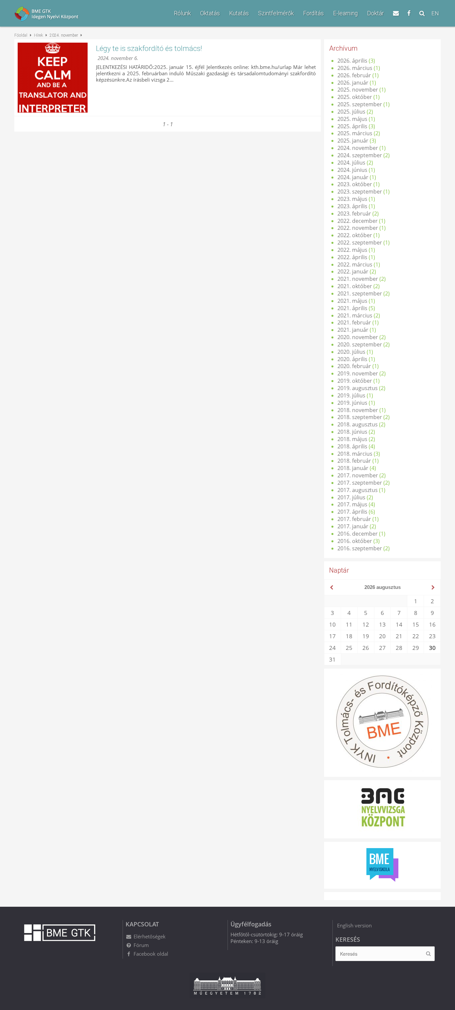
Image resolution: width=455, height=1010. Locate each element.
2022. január (352, 271)
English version (354, 925)
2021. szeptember (359, 293)
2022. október (354, 235)
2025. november (357, 89)
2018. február (354, 460)
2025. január (352, 140)
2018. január (352, 468)
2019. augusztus (357, 388)
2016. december (357, 533)
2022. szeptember (359, 242)
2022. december (357, 221)
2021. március (354, 315)
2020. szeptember (359, 344)
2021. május (352, 300)
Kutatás (239, 13)
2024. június (352, 170)
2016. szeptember (359, 548)
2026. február (354, 75)
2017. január (352, 526)
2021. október (354, 286)
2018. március (354, 453)
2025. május (352, 119)
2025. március (354, 133)
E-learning (345, 13)
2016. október (354, 541)
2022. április (352, 257)
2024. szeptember (359, 155)
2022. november (357, 228)
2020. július (351, 351)
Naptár (339, 570)
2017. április (352, 511)
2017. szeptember (359, 482)
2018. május (352, 439)
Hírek (38, 35)
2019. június (352, 402)
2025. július (351, 111)
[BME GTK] (59, 14)
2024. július (351, 162)
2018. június (352, 431)
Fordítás (313, 13)
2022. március (354, 264)
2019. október (354, 380)
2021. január (352, 329)
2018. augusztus (357, 424)
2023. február (354, 213)
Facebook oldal (151, 953)
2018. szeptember (359, 417)
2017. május (352, 504)
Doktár (375, 13)
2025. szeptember (359, 104)
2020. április (352, 359)
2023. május (352, 199)
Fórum (141, 945)
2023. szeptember (359, 191)
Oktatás (210, 13)
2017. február (354, 519)
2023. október (354, 184)
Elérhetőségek (150, 936)
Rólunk (182, 13)
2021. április (352, 308)
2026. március (354, 68)
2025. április (352, 126)
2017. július (351, 497)
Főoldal (20, 35)
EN (435, 13)
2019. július (351, 395)
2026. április (352, 60)
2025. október (354, 97)
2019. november (357, 373)
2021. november (357, 278)
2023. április (352, 206)
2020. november (357, 337)
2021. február (354, 322)
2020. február (354, 366)
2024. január (352, 177)
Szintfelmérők (276, 13)
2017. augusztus (357, 490)
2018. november (357, 410)
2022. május (352, 249)
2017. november (357, 475)
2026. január (352, 82)
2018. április (352, 446)
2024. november (357, 148)
